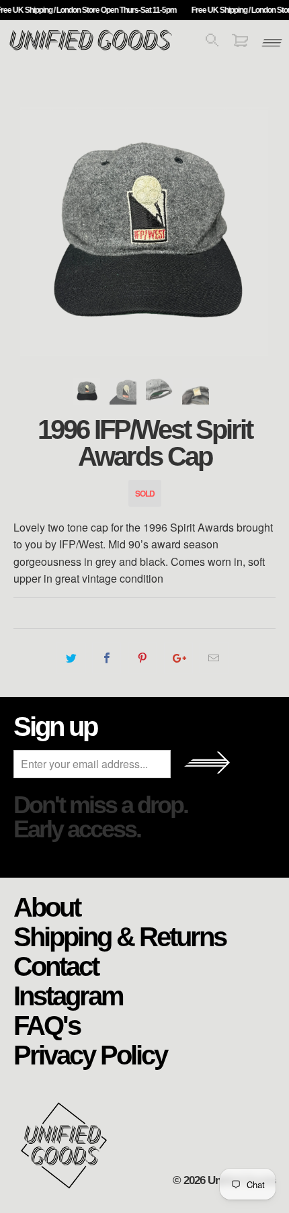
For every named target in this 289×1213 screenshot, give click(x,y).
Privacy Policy (90, 1054)
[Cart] (240, 43)
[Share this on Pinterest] (142, 657)
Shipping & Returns (119, 936)
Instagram (68, 995)
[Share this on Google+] (178, 657)
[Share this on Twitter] (70, 657)
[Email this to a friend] (214, 657)
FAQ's (46, 1025)
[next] (261, 232)
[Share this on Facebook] (106, 657)
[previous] (27, 232)
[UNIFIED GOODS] (91, 48)
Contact (55, 966)
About (46, 906)
